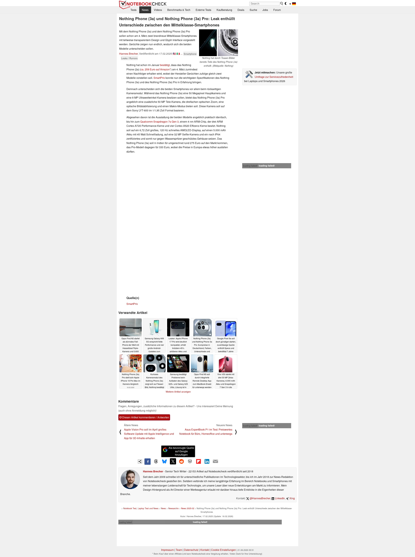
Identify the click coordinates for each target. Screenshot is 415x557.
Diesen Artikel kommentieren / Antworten (145, 417)
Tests (133, 10)
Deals (240, 10)
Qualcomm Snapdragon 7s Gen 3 (159, 121)
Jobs (265, 10)
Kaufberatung (224, 10)
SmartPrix (159, 78)
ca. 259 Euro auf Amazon (155, 69)
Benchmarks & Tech (178, 10)
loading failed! (250, 165)
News (145, 10)
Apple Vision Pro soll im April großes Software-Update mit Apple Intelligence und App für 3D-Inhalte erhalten (149, 434)
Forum (277, 10)
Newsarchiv (173, 508)
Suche (253, 10)
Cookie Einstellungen (223, 550)
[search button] (281, 3)
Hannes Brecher (128, 53)
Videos (158, 10)
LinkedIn (279, 498)
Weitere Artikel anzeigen (178, 391)
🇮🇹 (178, 53)
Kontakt (204, 550)
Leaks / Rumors (129, 58)
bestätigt (165, 65)
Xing (292, 498)
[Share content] (140, 461)
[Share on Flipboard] (198, 461)
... (181, 53)
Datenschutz (191, 550)
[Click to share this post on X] (173, 461)
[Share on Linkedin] (207, 461)
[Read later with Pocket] (190, 461)
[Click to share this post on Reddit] (181, 461)
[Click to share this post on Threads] (156, 461)
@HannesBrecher (259, 498)
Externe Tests (203, 10)
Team (179, 550)
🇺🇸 (174, 53)
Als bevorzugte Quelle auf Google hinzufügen (181, 451)
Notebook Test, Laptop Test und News (140, 508)
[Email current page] (215, 461)
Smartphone (190, 53)
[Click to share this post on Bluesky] (164, 461)
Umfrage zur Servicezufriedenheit (274, 77)
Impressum (167, 550)
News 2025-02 (187, 508)
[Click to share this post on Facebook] (147, 461)
